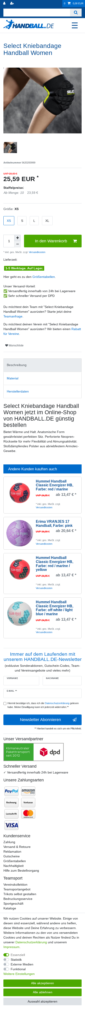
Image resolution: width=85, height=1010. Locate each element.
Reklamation (12, 851)
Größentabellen (43, 277)
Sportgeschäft (13, 903)
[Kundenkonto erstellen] (12, 3)
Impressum (11, 947)
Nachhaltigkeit (13, 866)
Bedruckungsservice (17, 899)
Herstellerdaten (18, 391)
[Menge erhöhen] (17, 238)
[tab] (42, 365)
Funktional (18, 969)
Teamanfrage (12, 316)
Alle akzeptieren (42, 983)
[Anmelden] (5, 3)
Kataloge (9, 908)
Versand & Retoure (17, 847)
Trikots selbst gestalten (19, 894)
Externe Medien (22, 964)
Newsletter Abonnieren (40, 719)
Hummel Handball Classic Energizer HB (54, 485)
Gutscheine (11, 856)
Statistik (16, 959)
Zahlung (9, 842)
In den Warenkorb (51, 241)
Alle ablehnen (42, 992)
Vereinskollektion (15, 884)
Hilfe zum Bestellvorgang (21, 870)
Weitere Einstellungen (19, 974)
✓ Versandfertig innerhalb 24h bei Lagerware (35, 772)
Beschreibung (17, 365)
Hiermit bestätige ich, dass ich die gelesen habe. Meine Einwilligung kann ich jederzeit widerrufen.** (43, 705)
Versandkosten (36, 252)
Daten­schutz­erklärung (31, 942)
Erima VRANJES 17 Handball (54, 523)
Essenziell (18, 955)
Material (12, 378)
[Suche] (76, 13)
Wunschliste (16, 345)
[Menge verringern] (17, 244)
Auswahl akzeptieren (42, 1001)
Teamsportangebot (16, 889)
